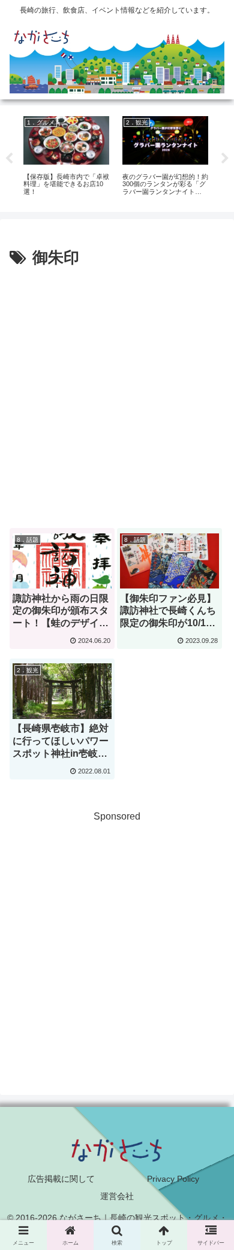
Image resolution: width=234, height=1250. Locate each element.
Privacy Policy (173, 1179)
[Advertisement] (117, 394)
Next (225, 159)
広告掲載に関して (61, 1179)
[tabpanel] (66, 157)
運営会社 (117, 1196)
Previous (9, 159)
